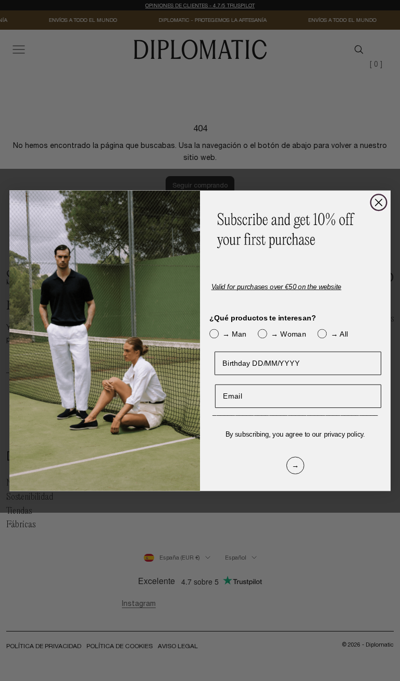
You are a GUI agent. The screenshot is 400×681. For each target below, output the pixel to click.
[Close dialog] (378, 202)
